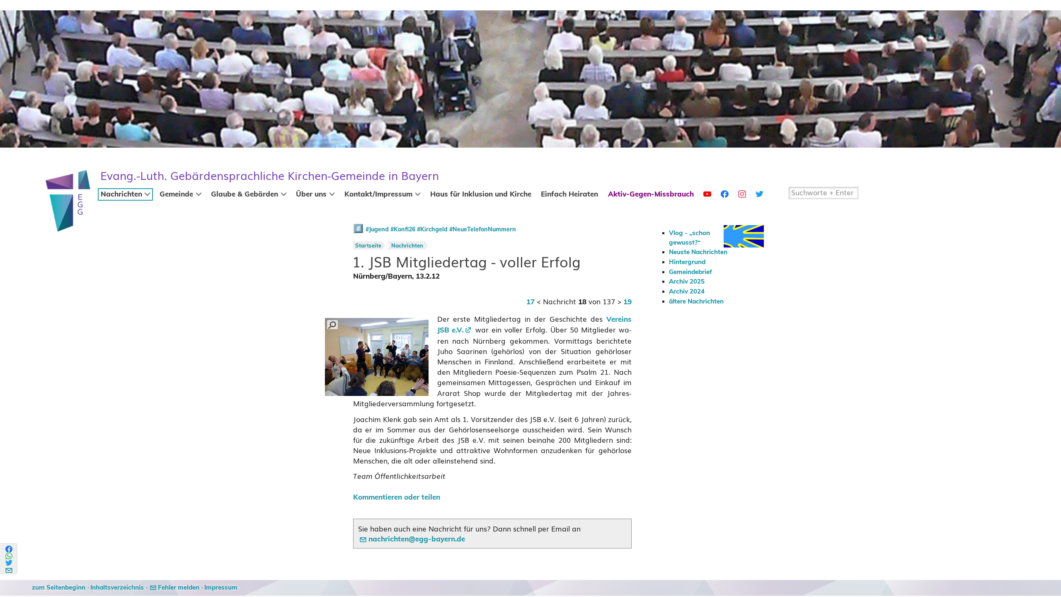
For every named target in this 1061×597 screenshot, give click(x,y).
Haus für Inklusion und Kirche (480, 194)
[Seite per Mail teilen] (9, 569)
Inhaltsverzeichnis (117, 588)
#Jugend (377, 230)
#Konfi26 (402, 230)
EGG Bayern (269, 176)
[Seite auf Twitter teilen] (9, 562)
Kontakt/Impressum (378, 194)
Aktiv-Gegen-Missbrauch (651, 194)
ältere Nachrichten (696, 301)
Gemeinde (176, 194)
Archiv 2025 (687, 282)
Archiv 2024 (687, 292)
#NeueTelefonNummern (482, 230)
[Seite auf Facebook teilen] (9, 549)
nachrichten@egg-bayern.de (416, 539)
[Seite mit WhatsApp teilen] (9, 556)
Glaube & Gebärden (244, 194)
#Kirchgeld (432, 230)
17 (530, 302)
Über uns (311, 194)
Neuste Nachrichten (698, 252)
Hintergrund (687, 262)
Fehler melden (178, 588)
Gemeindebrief (690, 272)
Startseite (368, 246)
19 (627, 302)
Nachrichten (121, 194)
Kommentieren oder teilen (396, 497)
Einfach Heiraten (569, 194)
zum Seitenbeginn (58, 588)
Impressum (220, 588)
